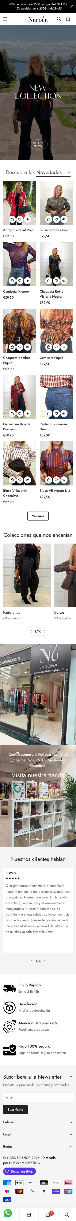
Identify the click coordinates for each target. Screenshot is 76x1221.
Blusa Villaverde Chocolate (15, 493)
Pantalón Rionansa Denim (53, 427)
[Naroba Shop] (38, 19)
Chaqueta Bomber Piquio (16, 360)
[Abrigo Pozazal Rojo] (19, 203)
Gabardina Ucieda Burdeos (16, 427)
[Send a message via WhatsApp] (8, 1213)
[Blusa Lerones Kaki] (56, 203)
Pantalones (11, 612)
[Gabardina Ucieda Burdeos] (19, 397)
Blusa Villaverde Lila (55, 490)
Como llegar (35, 839)
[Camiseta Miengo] (19, 264)
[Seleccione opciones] (12, 219)
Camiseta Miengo (16, 291)
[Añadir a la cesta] (48, 219)
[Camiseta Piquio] (56, 331)
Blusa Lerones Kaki (54, 230)
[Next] (45, 631)
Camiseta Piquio (52, 357)
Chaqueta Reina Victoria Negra (51, 294)
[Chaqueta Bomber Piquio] (19, 331)
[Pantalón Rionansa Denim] (56, 397)
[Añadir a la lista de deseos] (19, 219)
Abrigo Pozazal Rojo (18, 230)
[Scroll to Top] (68, 1198)
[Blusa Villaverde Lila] (56, 463)
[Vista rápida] (27, 219)
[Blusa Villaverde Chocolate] (19, 463)
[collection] (29, 1215)
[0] (68, 19)
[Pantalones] (27, 575)
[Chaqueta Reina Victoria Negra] (56, 264)
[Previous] (31, 631)
